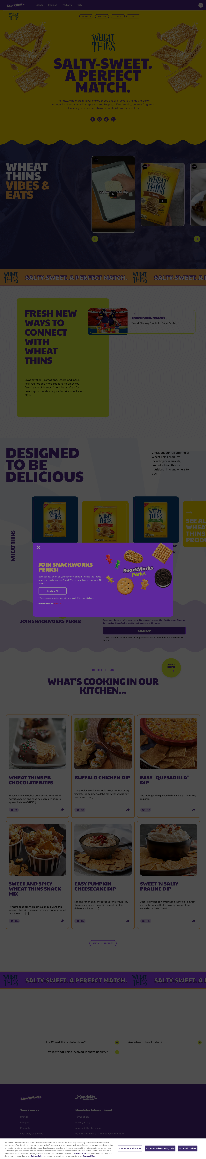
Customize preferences (130, 1148)
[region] (103, 1148)
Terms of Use (89, 1156)
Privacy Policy (37, 1156)
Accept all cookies (187, 1148)
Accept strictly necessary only (160, 1148)
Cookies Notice (79, 1153)
